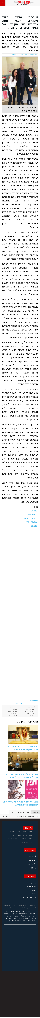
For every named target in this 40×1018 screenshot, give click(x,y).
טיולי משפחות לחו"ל (27, 842)
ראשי (28, 812)
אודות (34, 890)
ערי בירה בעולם (25, 916)
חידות (32, 911)
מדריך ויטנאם (14, 916)
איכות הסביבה (21, 835)
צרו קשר (33, 883)
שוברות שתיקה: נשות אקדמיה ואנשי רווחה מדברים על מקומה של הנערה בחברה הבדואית (20, 22)
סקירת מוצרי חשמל (15, 918)
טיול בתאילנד (10, 921)
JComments (20, 703)
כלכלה (24, 832)
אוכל (22, 838)
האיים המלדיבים (20, 911)
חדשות (31, 832)
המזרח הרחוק (26, 921)
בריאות (12, 835)
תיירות (16, 838)
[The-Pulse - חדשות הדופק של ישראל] (24, 3)
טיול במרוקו (18, 921)
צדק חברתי (30, 838)
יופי (13, 832)
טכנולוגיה (30, 835)
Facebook (30, 857)
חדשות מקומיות (20, 812)
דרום (11, 812)
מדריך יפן (25, 918)
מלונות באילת (23, 914)
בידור (18, 832)
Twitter (31, 860)
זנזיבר (28, 911)
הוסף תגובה (34, 701)
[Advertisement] (20, 613)
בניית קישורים (13, 914)
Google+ (30, 864)
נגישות (34, 894)
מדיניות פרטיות (31, 887)
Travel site (32, 914)
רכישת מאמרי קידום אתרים (28, 897)
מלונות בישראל (10, 911)
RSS (32, 868)
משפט (10, 838)
